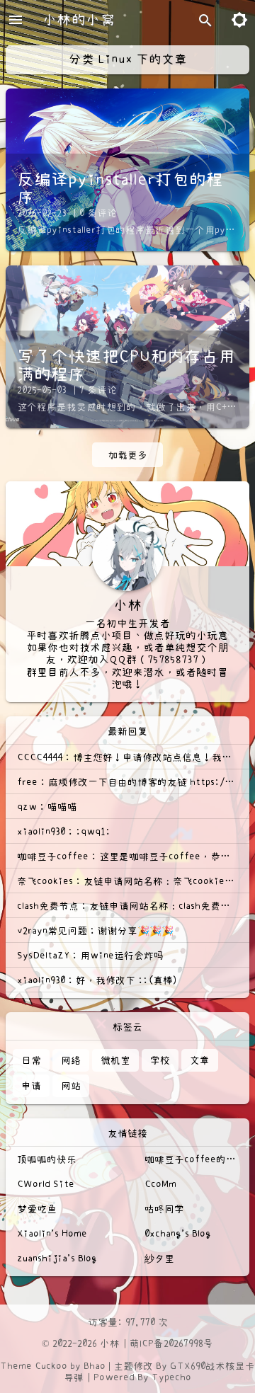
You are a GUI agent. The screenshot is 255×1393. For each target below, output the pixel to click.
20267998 (183, 1343)
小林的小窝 (78, 20)
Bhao (95, 1366)
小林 (110, 1343)
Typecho (171, 1377)
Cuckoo (51, 1366)
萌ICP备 (147, 1343)
